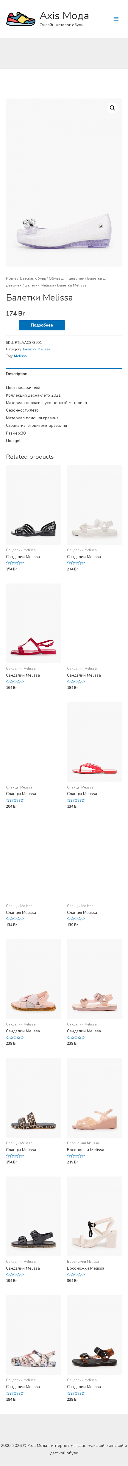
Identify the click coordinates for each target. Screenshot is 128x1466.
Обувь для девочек (66, 278)
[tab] (64, 374)
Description (16, 374)
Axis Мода (64, 16)
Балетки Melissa (39, 285)
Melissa (20, 356)
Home (11, 278)
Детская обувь (32, 278)
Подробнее (42, 325)
